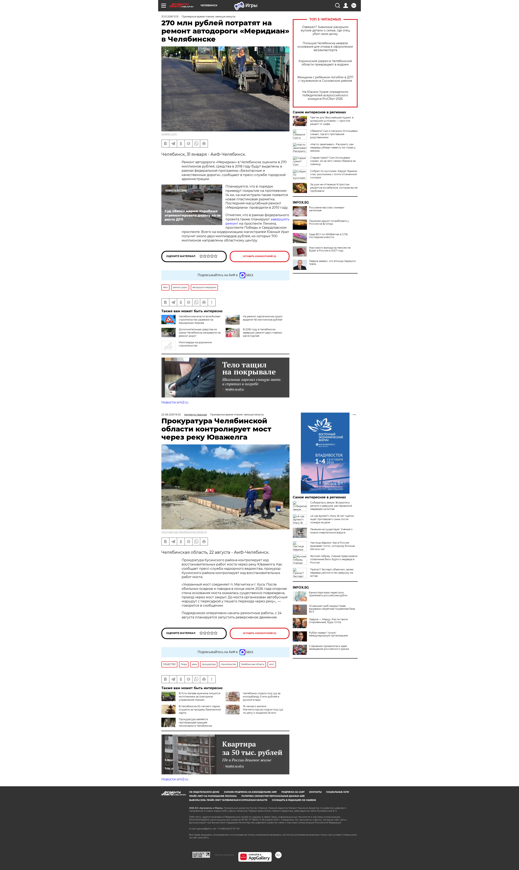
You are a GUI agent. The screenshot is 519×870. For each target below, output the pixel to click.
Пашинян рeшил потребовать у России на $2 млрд (329, 222)
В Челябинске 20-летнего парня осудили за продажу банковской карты (200, 709)
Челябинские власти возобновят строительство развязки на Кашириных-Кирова (200, 319)
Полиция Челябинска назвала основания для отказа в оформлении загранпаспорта (325, 47)
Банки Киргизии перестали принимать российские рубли (328, 594)
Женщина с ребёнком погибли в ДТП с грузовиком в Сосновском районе (325, 79)
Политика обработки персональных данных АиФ (273, 796)
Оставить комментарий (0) (259, 256)
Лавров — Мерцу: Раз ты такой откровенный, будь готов (328, 621)
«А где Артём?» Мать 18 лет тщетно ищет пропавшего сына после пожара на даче (332, 519)
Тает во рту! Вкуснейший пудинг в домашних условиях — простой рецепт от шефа (331, 121)
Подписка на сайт (293, 792)
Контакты (315, 792)
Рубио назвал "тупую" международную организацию (328, 634)
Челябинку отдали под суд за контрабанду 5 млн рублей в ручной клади (261, 696)
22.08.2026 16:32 (171, 414)
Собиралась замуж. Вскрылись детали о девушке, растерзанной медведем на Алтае (331, 506)
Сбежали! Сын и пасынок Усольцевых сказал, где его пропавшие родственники (334, 134)
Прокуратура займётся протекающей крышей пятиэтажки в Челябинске (195, 722)
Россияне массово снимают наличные (326, 209)
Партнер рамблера (224, 855)
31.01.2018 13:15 (169, 16)
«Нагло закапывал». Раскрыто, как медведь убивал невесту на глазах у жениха (333, 147)
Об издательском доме (204, 792)
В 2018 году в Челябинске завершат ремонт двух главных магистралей (262, 332)
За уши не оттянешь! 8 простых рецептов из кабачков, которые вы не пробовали (333, 187)
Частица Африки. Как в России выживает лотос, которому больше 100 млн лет (332, 546)
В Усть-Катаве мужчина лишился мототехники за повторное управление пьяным (199, 696)
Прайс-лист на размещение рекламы (213, 796)
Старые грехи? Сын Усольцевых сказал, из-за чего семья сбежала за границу (333, 161)
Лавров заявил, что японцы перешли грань (332, 262)
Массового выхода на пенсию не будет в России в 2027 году (330, 249)
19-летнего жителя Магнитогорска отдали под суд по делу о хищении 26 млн (263, 709)
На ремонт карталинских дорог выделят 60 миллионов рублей (263, 318)
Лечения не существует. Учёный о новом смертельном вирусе (331, 531)
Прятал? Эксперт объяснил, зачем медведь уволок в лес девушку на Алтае (331, 572)
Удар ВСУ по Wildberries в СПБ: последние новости (328, 236)
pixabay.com (169, 133)
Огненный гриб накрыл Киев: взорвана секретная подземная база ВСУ (332, 609)
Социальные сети (337, 792)
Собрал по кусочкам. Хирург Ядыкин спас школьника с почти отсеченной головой (333, 174)
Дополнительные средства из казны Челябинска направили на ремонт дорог (200, 332)
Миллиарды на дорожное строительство (195, 344)
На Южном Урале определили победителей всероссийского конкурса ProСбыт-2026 (325, 95)
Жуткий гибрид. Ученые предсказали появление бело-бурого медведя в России (333, 559)
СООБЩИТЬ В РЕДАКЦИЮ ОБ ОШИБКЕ (294, 800)
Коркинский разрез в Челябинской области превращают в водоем (325, 62)
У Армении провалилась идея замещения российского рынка (329, 647)
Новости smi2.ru (174, 402)
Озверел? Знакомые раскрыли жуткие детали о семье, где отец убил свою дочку (325, 30)
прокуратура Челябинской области (184, 531)
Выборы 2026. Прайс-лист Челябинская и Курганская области (228, 800)
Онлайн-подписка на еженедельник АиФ (250, 792)
